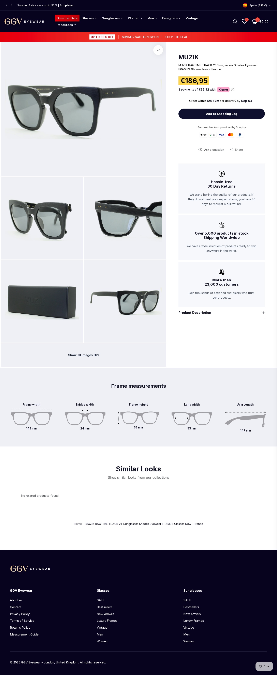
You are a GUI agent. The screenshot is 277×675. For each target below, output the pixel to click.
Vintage (102, 627)
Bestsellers (105, 607)
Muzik (188, 57)
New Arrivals (105, 614)
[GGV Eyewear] (24, 21)
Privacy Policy (20, 614)
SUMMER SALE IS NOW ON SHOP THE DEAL (139, 37)
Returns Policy (20, 627)
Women (102, 641)
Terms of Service (22, 621)
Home (78, 523)
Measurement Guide (24, 634)
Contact (15, 607)
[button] (6, 5)
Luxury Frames (107, 621)
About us (16, 600)
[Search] (235, 21)
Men (100, 634)
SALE (100, 600)
